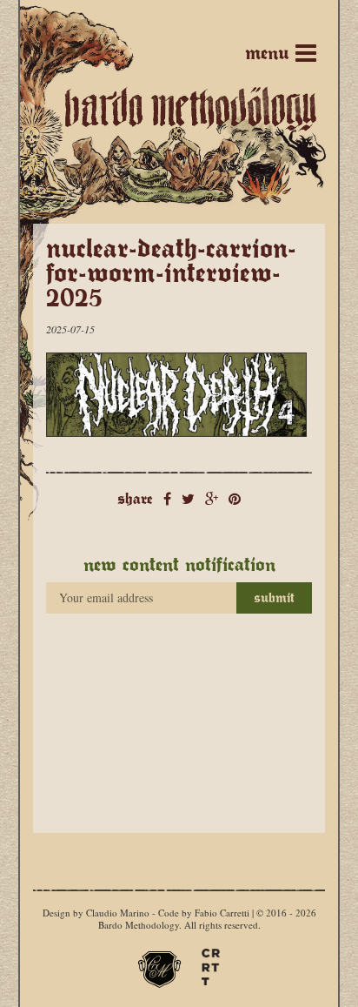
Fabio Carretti (222, 912)
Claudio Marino (117, 912)
